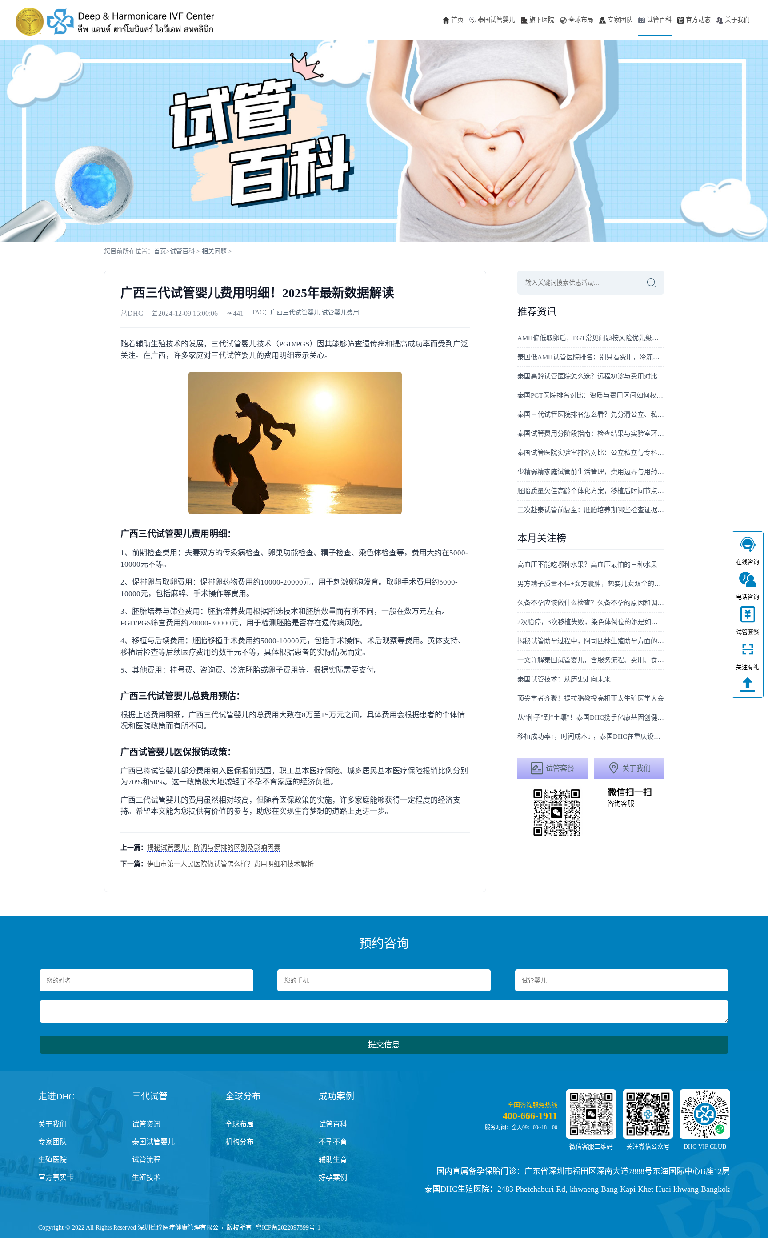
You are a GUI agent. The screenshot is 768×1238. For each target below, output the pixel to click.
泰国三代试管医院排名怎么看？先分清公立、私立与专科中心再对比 (590, 414)
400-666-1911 (530, 1115)
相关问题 (214, 251)
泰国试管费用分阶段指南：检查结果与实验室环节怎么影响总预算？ (590, 433)
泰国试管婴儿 (496, 19)
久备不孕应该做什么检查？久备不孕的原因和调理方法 (590, 602)
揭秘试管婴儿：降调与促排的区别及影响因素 (213, 847)
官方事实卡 (56, 1177)
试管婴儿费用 (340, 312)
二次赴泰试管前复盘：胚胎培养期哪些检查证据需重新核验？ (590, 510)
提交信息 (384, 1044)
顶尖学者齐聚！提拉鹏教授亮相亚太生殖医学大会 (590, 698)
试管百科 (659, 19)
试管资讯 (146, 1124)
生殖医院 (52, 1159)
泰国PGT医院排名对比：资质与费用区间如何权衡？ (590, 395)
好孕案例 (333, 1177)
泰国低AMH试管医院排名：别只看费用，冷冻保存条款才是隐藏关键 (590, 357)
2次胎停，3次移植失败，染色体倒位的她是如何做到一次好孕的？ (590, 621)
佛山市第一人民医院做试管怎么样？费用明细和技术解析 (230, 864)
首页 (457, 19)
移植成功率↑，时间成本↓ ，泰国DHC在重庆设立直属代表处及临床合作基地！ (590, 736)
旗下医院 (541, 19)
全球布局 (580, 19)
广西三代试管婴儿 (295, 312)
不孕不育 (333, 1142)
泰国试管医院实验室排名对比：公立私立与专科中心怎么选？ (590, 452)
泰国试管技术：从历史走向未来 (564, 679)
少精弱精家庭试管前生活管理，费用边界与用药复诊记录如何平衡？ (590, 471)
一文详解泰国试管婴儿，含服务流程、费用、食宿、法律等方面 (590, 660)
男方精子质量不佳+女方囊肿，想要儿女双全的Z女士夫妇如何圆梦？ (590, 583)
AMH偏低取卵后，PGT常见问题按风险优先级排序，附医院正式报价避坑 (590, 338)
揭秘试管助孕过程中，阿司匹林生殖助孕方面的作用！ (590, 641)
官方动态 (698, 19)
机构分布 (239, 1142)
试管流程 (146, 1159)
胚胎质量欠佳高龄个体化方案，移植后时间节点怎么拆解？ (590, 490)
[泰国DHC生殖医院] (115, 22)
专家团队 (620, 19)
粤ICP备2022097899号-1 (288, 1227)
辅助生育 (333, 1159)
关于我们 (737, 19)
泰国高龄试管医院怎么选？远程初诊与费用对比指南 (590, 376)
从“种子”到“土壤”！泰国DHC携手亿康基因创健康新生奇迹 (590, 717)
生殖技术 (146, 1177)
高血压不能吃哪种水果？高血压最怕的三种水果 (587, 564)
